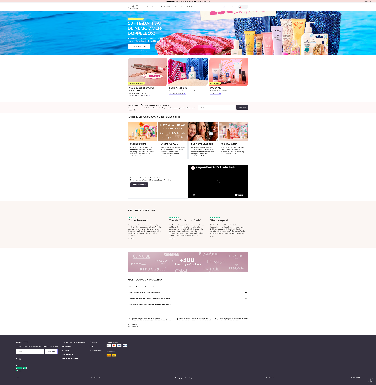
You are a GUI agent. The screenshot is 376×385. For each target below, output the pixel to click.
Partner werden (68, 354)
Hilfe (91, 346)
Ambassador (66, 346)
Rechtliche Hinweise (272, 378)
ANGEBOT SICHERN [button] (139, 46)
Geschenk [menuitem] (155, 7)
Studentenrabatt (96, 350)
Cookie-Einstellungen (70, 358)
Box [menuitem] (148, 7)
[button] (188, 1)
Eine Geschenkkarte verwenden (74, 342)
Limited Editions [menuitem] (167, 7)
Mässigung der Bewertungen (184, 378)
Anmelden (242, 107)
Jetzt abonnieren (139, 185)
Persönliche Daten (97, 378)
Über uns (93, 342)
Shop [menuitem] (177, 7)
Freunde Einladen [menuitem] (187, 7)
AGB (17, 378)
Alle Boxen (65, 350)
